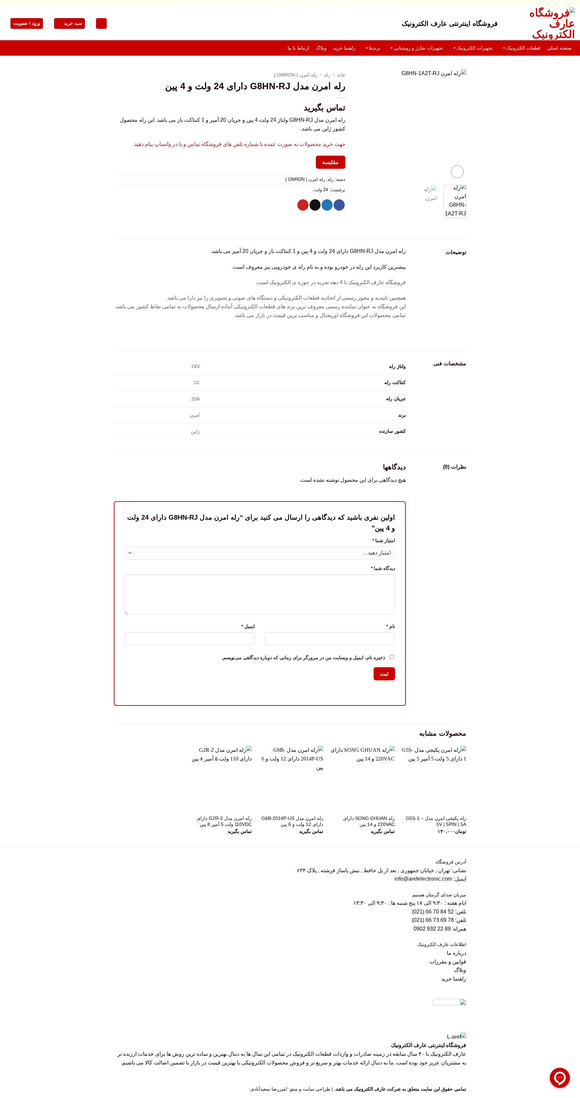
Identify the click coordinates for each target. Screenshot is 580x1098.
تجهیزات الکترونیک (474, 48)
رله (327, 74)
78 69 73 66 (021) (433, 920)
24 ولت (321, 189)
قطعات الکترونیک (523, 48)
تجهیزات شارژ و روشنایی (418, 48)
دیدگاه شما (383, 568)
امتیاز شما (383, 540)
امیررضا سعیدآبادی (268, 1089)
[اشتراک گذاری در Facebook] (339, 205)
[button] (101, 23)
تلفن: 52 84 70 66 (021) (439, 911)
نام (390, 626)
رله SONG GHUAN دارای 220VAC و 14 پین (369, 821)
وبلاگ (321, 48)
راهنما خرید (344, 48)
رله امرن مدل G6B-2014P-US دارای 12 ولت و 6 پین (292, 821)
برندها (374, 48)
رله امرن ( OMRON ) (295, 74)
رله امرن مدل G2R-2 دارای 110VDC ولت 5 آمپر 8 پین (224, 821)
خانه (341, 74)
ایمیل (248, 626)
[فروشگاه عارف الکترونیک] (541, 23)
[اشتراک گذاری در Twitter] (327, 205)
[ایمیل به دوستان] (315, 205)
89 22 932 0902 (433, 929)
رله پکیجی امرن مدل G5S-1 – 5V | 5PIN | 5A (436, 821)
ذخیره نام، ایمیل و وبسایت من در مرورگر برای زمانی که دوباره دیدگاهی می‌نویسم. (303, 657)
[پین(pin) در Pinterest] (302, 205)
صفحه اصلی (559, 48)
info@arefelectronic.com (423, 879)
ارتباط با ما (298, 48)
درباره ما (456, 953)
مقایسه (330, 162)
